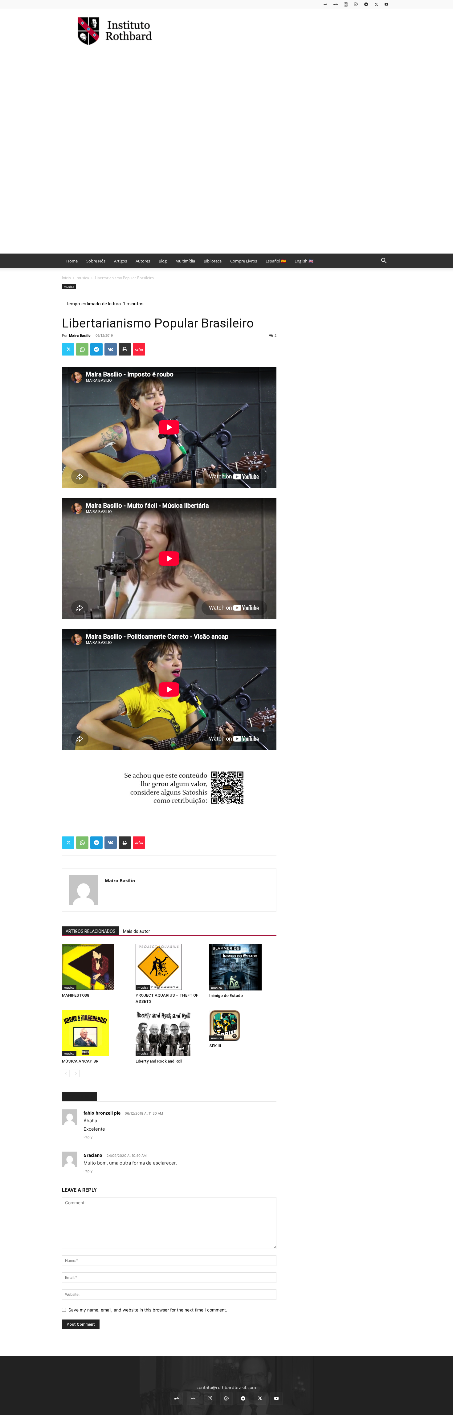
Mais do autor (136, 931)
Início (66, 277)
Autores (143, 261)
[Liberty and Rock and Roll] (169, 1033)
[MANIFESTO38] (95, 967)
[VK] (110, 349)
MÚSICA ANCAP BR (80, 1061)
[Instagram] (345, 4)
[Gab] (325, 4)
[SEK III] (242, 1025)
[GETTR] (335, 4)
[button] (383, 261)
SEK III (215, 1045)
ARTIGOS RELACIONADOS (91, 931)
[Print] (125, 349)
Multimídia (185, 261)
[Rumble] (356, 4)
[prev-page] (66, 1073)
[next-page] (76, 1073)
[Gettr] (139, 349)
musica (83, 277)
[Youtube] (386, 4)
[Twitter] (376, 4)
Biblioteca (213, 261)
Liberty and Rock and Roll (159, 1061)
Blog (163, 261)
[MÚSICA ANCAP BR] (95, 1033)
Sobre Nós (95, 261)
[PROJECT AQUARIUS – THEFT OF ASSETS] (169, 967)
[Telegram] (366, 4)
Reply (88, 1137)
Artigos (120, 261)
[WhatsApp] (82, 349)
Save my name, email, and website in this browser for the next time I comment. (147, 1309)
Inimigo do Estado (226, 995)
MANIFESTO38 (75, 995)
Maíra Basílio (80, 335)
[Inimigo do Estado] (242, 967)
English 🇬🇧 (304, 261)
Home (72, 261)
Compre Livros (243, 261)
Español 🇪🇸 (276, 261)
